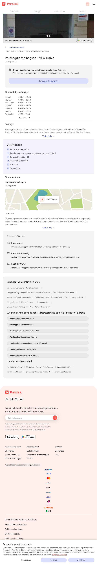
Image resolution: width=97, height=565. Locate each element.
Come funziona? (12, 454)
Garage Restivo (27, 302)
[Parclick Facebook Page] (16, 399)
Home (7, 51)
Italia (12, 51)
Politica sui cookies (13, 529)
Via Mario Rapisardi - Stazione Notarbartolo (51, 297)
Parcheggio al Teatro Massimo (21, 325)
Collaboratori (33, 451)
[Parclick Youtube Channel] (21, 399)
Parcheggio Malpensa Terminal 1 (38, 372)
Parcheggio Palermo (23, 51)
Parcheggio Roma (64, 367)
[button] (27, 157)
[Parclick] (10, 4)
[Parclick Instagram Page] (7, 399)
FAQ (56, 454)
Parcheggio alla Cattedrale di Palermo (24, 355)
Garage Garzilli (78, 297)
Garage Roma (12, 302)
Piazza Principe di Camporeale (19, 297)
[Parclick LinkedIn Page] (11, 399)
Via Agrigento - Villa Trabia (64, 293)
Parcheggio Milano (14, 372)
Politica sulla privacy (14, 538)
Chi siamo (9, 451)
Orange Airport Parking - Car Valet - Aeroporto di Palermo (29, 307)
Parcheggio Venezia (15, 367)
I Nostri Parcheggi (13, 458)
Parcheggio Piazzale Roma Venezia (40, 367)
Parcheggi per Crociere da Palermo (23, 337)
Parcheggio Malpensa (62, 372)
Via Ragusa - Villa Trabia (41, 51)
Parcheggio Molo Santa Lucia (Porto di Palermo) (28, 343)
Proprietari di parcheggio (38, 454)
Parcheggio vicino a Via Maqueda (23, 349)
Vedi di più (47, 136)
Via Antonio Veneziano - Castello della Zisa (23, 288)
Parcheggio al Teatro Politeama (22, 318)
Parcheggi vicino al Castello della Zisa (24, 331)
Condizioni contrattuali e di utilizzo (20, 519)
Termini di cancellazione (15, 524)
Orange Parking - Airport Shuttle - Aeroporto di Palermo (28, 293)
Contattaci (59, 451)
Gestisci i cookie (12, 534)
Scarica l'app (85, 40)
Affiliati (30, 458)
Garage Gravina (43, 302)
